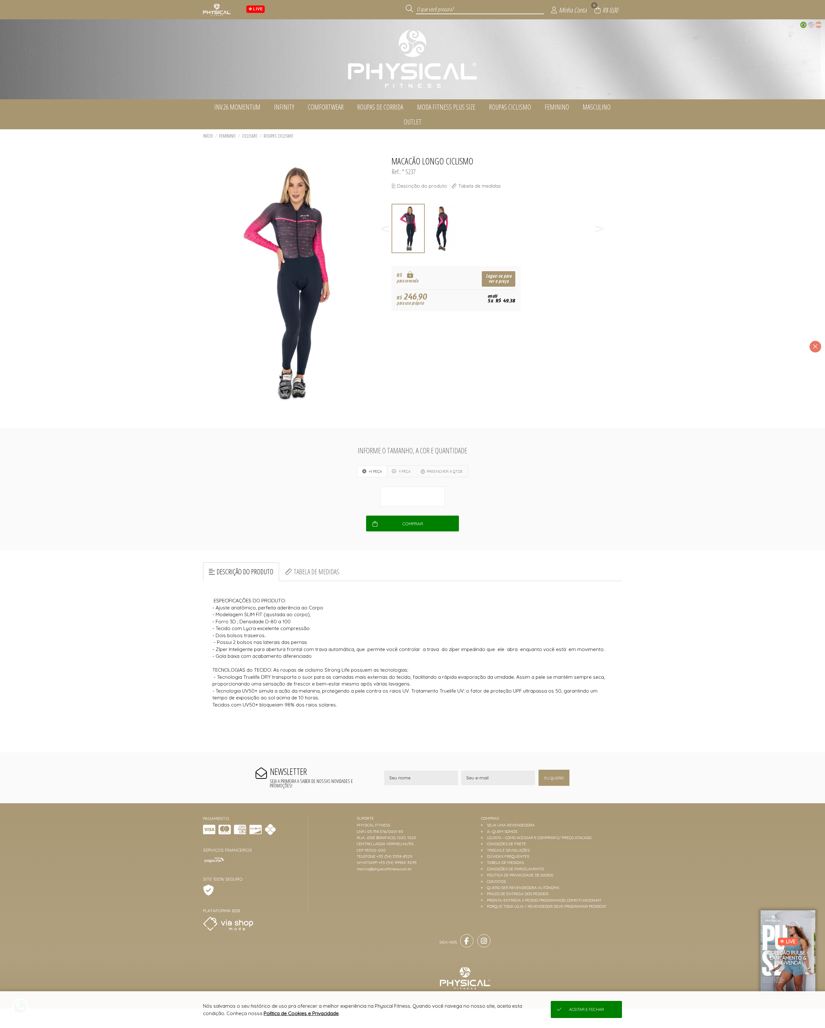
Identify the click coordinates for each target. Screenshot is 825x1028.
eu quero (554, 778)
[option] (408, 228)
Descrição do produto (245, 571)
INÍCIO (208, 136)
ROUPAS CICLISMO (278, 136)
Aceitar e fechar (586, 1009)
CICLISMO (249, 136)
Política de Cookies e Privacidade (301, 1013)
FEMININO (227, 136)
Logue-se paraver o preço (498, 279)
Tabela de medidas (316, 571)
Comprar (412, 523)
